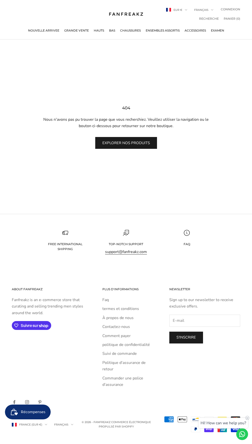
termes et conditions (120, 308)
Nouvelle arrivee (43, 30)
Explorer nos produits (126, 142)
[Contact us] (242, 434)
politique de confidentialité (126, 344)
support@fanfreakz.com (126, 252)
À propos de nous (118, 318)
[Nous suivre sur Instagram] (27, 402)
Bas (112, 30)
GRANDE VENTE (76, 30)
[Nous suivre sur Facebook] (14, 402)
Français (201, 10)
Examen (217, 30)
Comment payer (116, 336)
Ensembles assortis (163, 30)
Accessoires (195, 30)
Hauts (99, 30)
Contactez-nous (116, 326)
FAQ (187, 244)
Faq (105, 300)
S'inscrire (186, 337)
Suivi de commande (119, 353)
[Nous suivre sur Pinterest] (39, 402)
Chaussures (130, 30)
